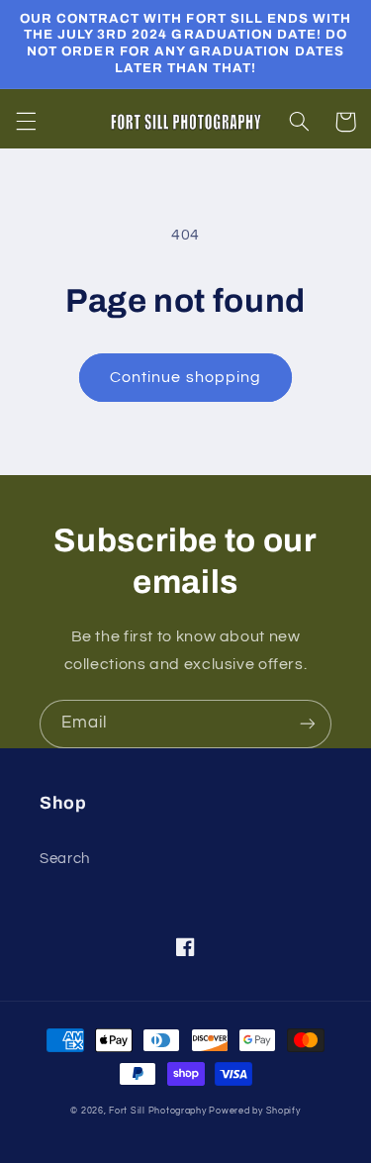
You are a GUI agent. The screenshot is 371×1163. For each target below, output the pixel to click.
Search (65, 858)
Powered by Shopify (254, 1111)
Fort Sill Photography (157, 1111)
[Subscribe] (307, 724)
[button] (25, 122)
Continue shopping (185, 377)
